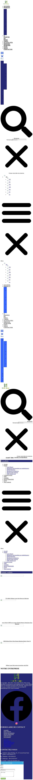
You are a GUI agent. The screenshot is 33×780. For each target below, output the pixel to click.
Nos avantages (7, 737)
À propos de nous (7, 37)
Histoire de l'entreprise (9, 742)
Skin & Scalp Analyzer (9, 306)
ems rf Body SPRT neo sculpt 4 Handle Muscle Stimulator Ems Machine (17, 623)
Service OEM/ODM (7, 44)
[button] (2, 55)
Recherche (9, 139)
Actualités (8, 97)
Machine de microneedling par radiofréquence (10, 15)
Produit (7, 7)
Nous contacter (8, 48)
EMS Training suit (9, 33)
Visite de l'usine (7, 745)
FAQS (5, 101)
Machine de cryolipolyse (13, 471)
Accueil (7, 61)
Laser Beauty (8, 288)
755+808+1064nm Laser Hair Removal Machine (17, 598)
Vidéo (6, 95)
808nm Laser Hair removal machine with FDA (17, 665)
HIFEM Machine (9, 298)
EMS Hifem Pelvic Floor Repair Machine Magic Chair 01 (17, 641)
